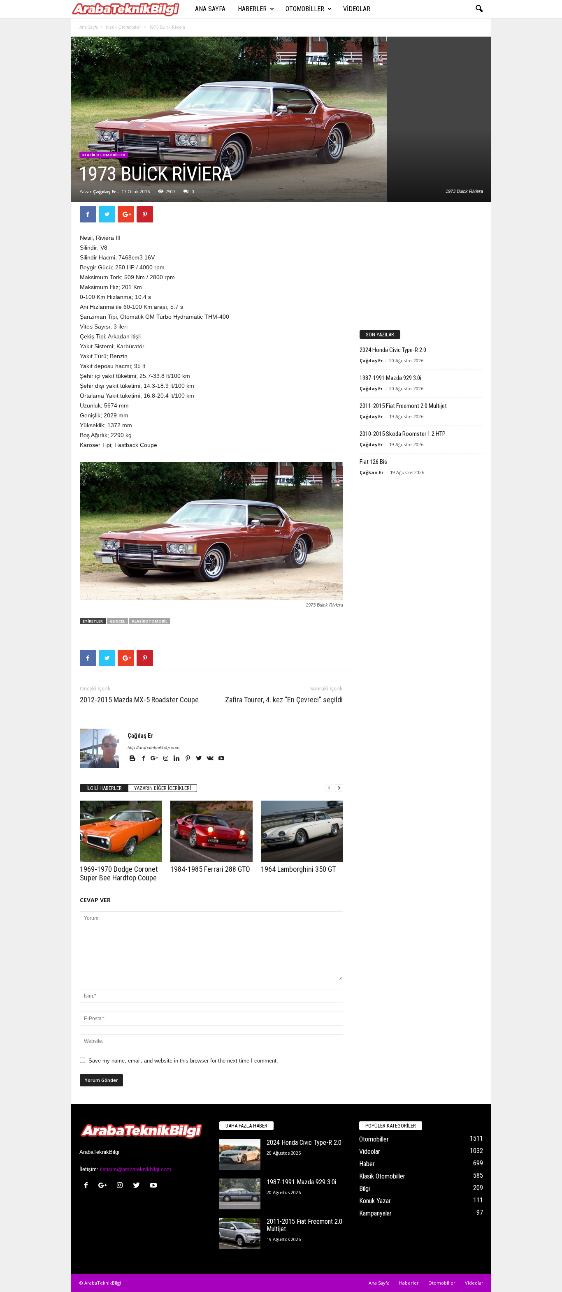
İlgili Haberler (104, 788)
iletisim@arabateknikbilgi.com (135, 1169)
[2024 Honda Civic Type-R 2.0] (239, 1154)
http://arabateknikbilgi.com (153, 747)
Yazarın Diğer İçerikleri (162, 788)
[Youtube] (221, 759)
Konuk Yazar (375, 1201)
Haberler (252, 9)
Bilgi (364, 1188)
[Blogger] (133, 759)
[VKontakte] (210, 759)
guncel (117, 621)
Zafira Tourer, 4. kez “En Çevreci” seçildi (284, 699)
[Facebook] (144, 759)
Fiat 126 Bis (373, 461)
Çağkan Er (371, 472)
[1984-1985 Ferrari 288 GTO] (211, 831)
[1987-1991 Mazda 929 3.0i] (239, 1194)
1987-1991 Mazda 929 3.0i (390, 378)
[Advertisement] (421, 261)
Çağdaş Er (104, 191)
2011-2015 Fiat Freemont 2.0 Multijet (403, 406)
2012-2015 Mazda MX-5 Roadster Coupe (139, 699)
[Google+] (155, 759)
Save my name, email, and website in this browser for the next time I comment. (183, 1061)
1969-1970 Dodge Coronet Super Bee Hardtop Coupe (119, 873)
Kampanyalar (375, 1213)
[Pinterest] (188, 759)
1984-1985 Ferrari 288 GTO (210, 869)
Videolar (356, 9)
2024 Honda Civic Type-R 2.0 (393, 350)
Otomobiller (305, 9)
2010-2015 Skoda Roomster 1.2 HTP (403, 434)
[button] (479, 9)
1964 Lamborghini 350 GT (298, 869)
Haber (367, 1164)
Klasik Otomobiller (123, 27)
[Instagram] (166, 759)
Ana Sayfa (210, 9)
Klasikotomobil (149, 621)
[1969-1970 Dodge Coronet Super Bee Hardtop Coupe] (121, 831)
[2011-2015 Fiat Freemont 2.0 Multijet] (239, 1233)
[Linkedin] (177, 759)
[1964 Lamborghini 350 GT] (302, 831)
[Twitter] (199, 759)
